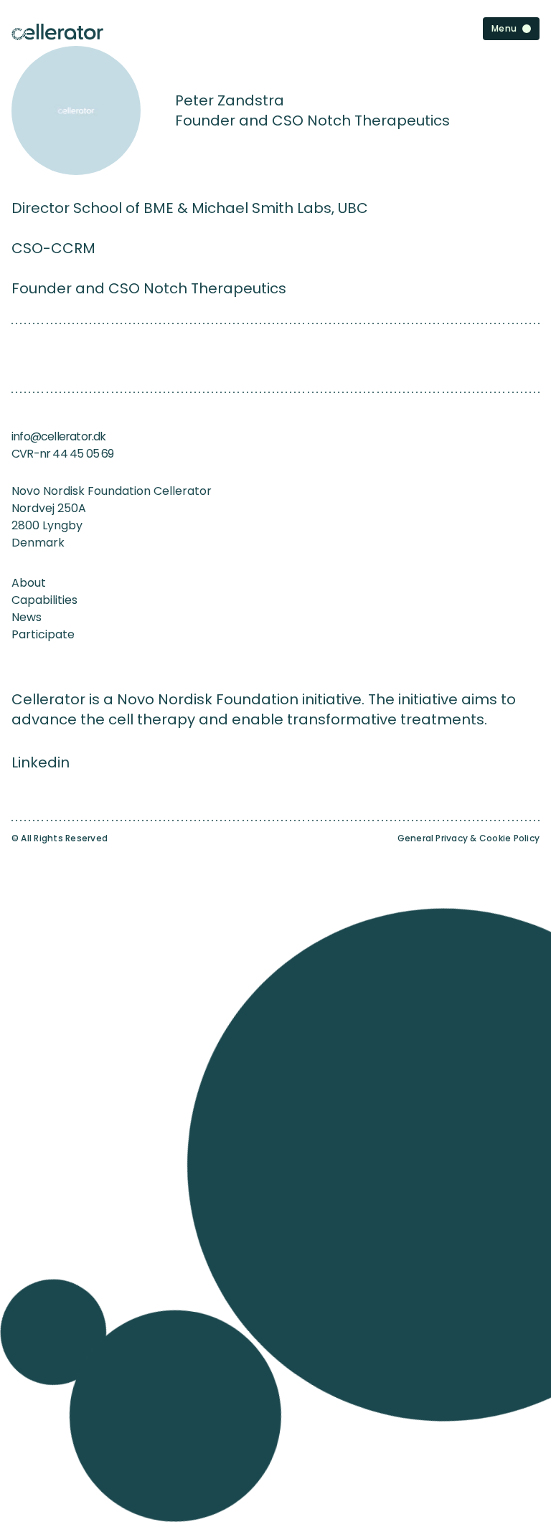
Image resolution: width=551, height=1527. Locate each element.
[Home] (57, 32)
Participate (43, 634)
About (28, 583)
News (26, 617)
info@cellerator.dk (58, 436)
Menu (504, 28)
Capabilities (44, 600)
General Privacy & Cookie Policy (468, 838)
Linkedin (40, 762)
